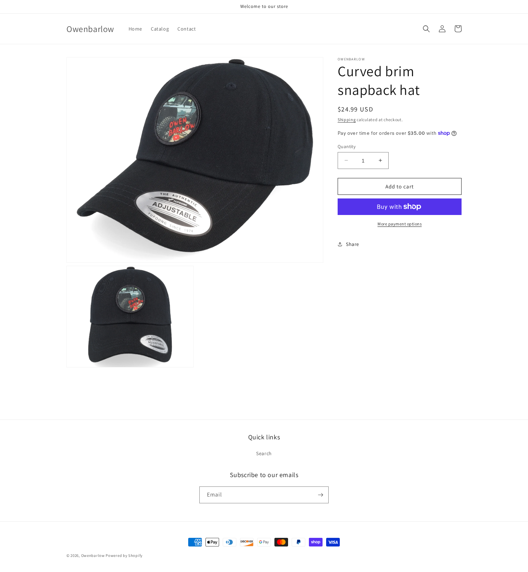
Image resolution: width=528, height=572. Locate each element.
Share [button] (352, 244)
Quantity (347, 146)
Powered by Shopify (124, 555)
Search (264, 453)
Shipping (347, 119)
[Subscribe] (320, 494)
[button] (426, 29)
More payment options (400, 223)
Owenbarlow (93, 555)
